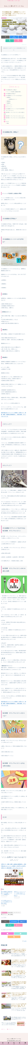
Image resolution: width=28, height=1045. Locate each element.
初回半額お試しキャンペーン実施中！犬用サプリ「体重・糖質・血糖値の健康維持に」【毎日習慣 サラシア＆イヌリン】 (13, 414)
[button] (18, 40)
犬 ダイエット (4, 914)
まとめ (7, 121)
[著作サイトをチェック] (7, 933)
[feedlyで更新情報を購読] (20, 933)
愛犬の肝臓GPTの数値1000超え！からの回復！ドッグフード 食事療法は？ (6, 893)
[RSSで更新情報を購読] (14, 936)
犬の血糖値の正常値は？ (11, 93)
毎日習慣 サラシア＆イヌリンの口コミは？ (15, 115)
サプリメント (4, 912)
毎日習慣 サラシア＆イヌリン (15, 912)
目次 (12, 87)
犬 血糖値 (11, 914)
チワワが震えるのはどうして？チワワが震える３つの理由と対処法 (6, 902)
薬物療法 (8, 103)
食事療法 (8, 97)
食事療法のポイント (13, 99)
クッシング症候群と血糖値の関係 (14, 91)
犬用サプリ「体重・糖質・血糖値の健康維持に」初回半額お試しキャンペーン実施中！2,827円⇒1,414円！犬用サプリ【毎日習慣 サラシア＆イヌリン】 (13, 866)
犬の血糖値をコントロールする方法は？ (14, 95)
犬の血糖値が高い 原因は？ (11, 89)
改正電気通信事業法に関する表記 (14, 1040)
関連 (8, 123)
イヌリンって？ (9, 105)
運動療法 (8, 101)
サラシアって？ (9, 106)
